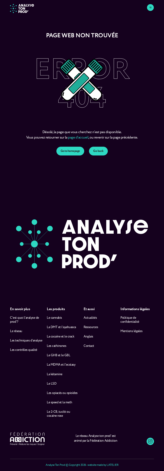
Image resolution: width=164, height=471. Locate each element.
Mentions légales (131, 331)
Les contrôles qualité (23, 350)
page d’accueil (78, 137)
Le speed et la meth (59, 403)
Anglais (88, 337)
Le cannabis (54, 318)
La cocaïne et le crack (60, 337)
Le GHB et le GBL (58, 355)
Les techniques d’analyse (27, 341)
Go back (98, 151)
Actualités (90, 318)
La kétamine (54, 374)
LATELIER (112, 465)
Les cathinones (56, 346)
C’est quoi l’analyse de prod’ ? (24, 320)
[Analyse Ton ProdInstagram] (150, 441)
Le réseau (16, 331)
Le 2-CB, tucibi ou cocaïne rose (58, 414)
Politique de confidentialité (129, 320)
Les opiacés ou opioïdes (62, 393)
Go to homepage (70, 151)
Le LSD (51, 384)
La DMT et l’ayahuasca (61, 327)
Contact (89, 346)
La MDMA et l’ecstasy (61, 365)
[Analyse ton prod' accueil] (22, 8)
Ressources (91, 327)
